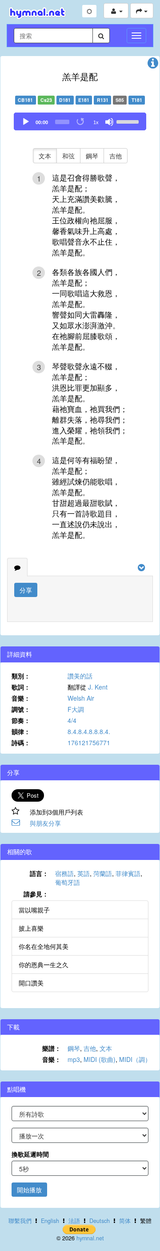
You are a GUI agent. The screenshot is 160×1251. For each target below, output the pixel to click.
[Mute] (109, 121)
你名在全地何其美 (43, 946)
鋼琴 (92, 155)
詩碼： (21, 742)
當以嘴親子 (34, 909)
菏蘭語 (102, 873)
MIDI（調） (135, 1059)
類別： (21, 675)
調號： (21, 709)
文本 (45, 155)
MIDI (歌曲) (100, 1059)
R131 (102, 100)
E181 (83, 100)
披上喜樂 (31, 928)
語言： (39, 873)
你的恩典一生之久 (43, 964)
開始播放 (29, 1189)
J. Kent (98, 686)
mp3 (74, 1059)
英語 (83, 873)
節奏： (21, 720)
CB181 (25, 100)
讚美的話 (80, 675)
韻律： (21, 731)
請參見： (36, 893)
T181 (137, 100)
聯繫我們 (20, 1221)
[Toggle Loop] (80, 121)
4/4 (72, 720)
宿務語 (64, 873)
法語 (74, 1221)
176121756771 (89, 742)
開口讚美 (31, 982)
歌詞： (21, 686)
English (50, 1221)
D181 (65, 100)
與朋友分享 (45, 823)
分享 (26, 589)
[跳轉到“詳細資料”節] (153, 65)
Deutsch (99, 1221)
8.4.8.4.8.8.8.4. (89, 731)
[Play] (25, 121)
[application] (80, 121)
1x (96, 122)
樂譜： (51, 1048)
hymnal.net (90, 1238)
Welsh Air (81, 698)
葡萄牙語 (67, 882)
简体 (125, 1221)
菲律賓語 (128, 873)
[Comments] (17, 567)
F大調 (76, 709)
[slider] (128, 121)
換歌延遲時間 (30, 1154)
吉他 (115, 155)
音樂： (21, 698)
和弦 (68, 155)
